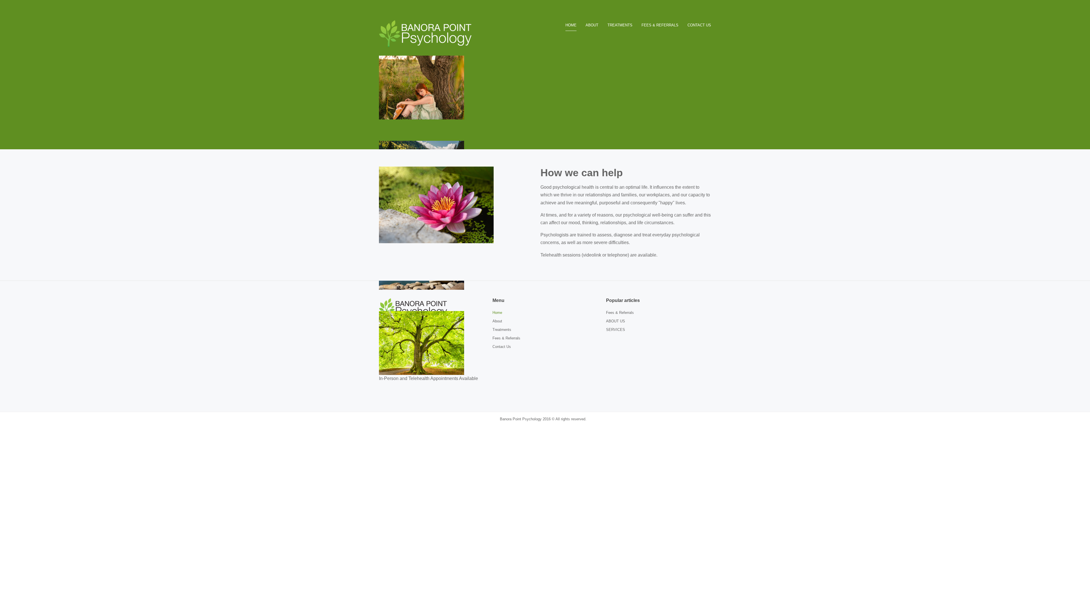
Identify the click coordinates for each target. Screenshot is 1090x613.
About (497, 321)
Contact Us (501, 347)
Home (497, 312)
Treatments (501, 330)
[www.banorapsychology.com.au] (427, 33)
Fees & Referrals (506, 338)
